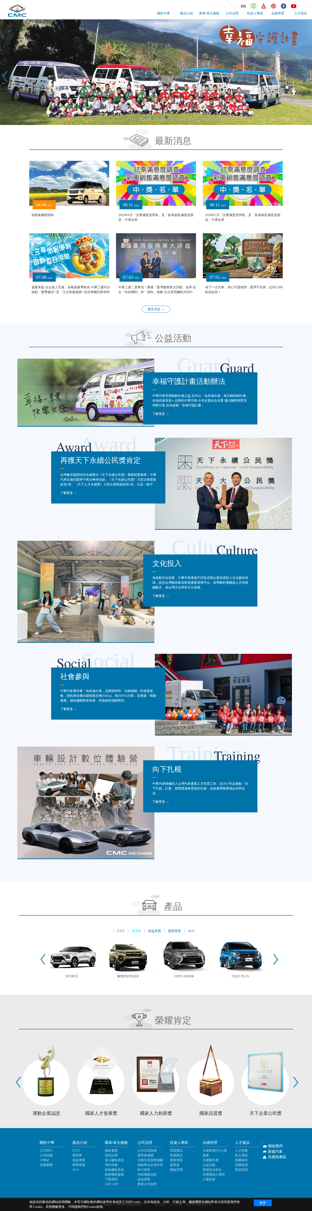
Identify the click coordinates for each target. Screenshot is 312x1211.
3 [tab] (159, 124)
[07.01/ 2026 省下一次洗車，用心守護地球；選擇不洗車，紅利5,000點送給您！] (243, 255)
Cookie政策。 (96, 1206)
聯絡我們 (275, 1146)
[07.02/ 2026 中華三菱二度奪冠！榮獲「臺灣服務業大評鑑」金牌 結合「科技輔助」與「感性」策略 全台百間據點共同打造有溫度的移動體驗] (156, 255)
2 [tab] (152, 124)
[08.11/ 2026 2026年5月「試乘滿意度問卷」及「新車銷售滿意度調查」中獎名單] (243, 183)
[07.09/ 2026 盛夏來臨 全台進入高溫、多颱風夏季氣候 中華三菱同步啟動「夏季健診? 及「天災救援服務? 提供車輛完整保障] (69, 255)
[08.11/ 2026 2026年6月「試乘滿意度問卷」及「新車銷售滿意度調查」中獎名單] (156, 183)
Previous (2, 73)
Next (301, 73)
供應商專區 (276, 1157)
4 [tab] (166, 124)
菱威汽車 (275, 1151)
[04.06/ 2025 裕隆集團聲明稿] (69, 183)
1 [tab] (145, 124)
